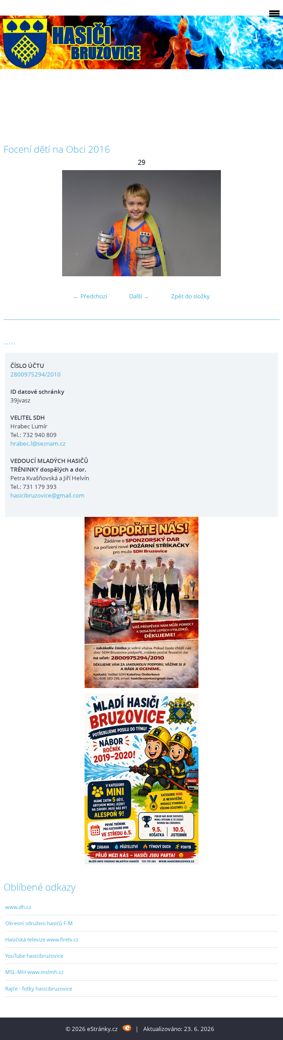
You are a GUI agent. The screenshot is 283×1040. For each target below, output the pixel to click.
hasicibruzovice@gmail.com (47, 495)
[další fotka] (268, 223)
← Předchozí (90, 296)
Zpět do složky (190, 296)
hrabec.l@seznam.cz (38, 443)
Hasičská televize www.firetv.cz (41, 939)
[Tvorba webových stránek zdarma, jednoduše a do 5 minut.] (127, 1028)
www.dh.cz (18, 906)
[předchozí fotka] (14, 223)
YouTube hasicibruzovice (34, 955)
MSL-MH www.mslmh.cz (34, 971)
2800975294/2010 (35, 374)
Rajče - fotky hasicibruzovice (38, 988)
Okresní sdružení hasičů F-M (39, 923)
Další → (139, 296)
